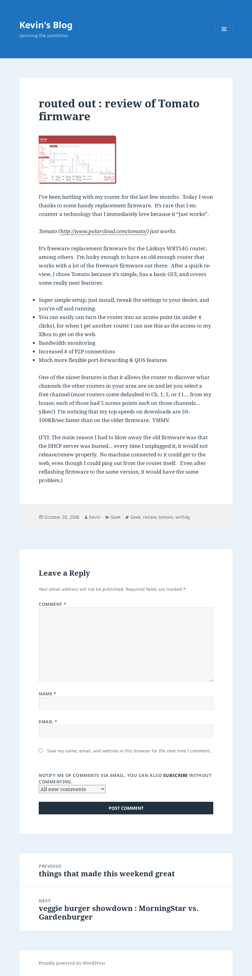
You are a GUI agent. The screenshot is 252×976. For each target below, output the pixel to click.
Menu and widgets (224, 37)
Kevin (94, 517)
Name (47, 694)
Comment (52, 604)
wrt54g (182, 517)
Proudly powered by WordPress (72, 963)
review (149, 517)
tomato (166, 517)
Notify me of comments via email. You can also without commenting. (125, 778)
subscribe (175, 775)
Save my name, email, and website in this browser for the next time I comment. (129, 751)
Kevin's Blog (46, 25)
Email (48, 721)
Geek (115, 517)
